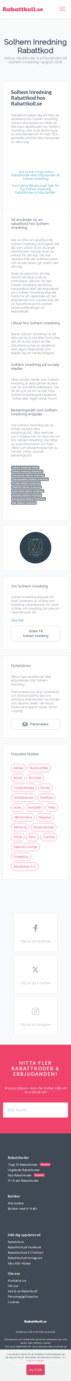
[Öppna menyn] (62, 9)
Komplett (34, 807)
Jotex (17, 807)
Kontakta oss (17, 1280)
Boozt (18, 778)
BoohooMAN (39, 768)
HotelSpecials (23, 797)
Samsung (20, 827)
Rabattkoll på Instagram (25, 1258)
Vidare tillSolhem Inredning (35, 633)
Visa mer (17, 620)
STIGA (18, 837)
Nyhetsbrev (16, 1242)
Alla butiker (16, 1203)
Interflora (46, 797)
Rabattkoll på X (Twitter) (25, 1252)
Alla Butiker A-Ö (25, 866)
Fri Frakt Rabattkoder (23, 1180)
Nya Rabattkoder (20, 1175)
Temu (32, 837)
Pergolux (45, 817)
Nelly (51, 807)
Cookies (13, 1302)
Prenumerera (38, 724)
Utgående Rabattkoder (24, 1170)
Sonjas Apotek (43, 827)
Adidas (18, 768)
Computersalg (24, 788)
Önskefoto (21, 857)
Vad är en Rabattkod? (23, 1291)
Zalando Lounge (25, 847)
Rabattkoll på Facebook (24, 1247)
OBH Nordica (23, 817)
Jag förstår (35, 1369)
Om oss (13, 1286)
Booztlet (35, 778)
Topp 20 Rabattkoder (23, 1164)
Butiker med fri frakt (22, 1208)
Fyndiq (45, 788)
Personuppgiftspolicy (23, 1296)
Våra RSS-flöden (19, 1263)
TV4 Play (49, 837)
